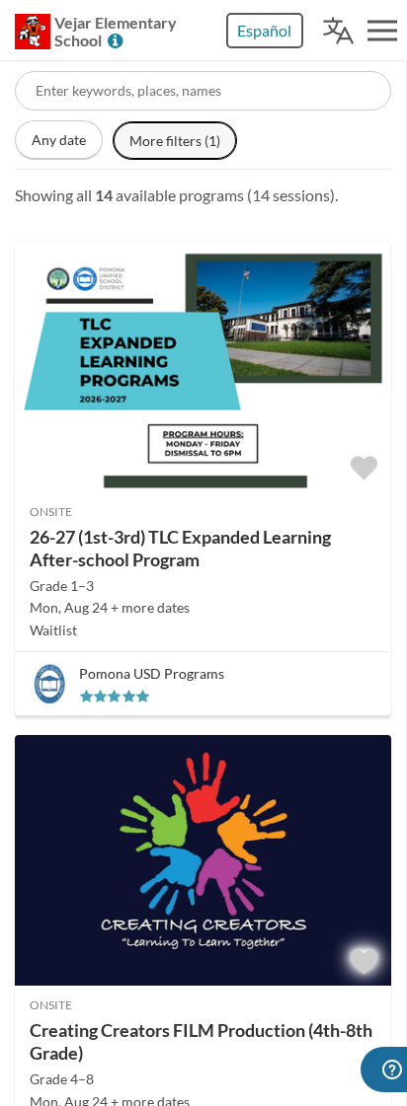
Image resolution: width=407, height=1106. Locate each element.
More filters (174, 140)
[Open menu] (382, 30)
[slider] (114, 696)
